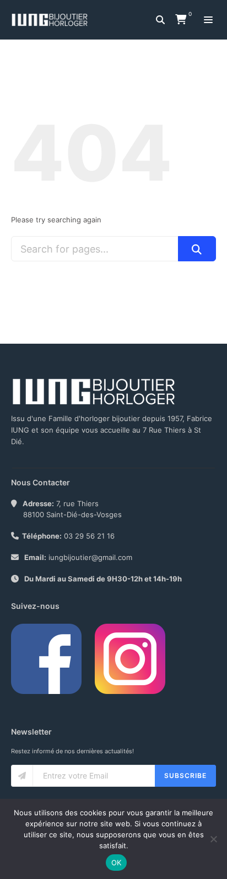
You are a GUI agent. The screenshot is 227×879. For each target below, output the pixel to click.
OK (116, 862)
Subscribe (185, 775)
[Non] (213, 838)
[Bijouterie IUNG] (52, 20)
